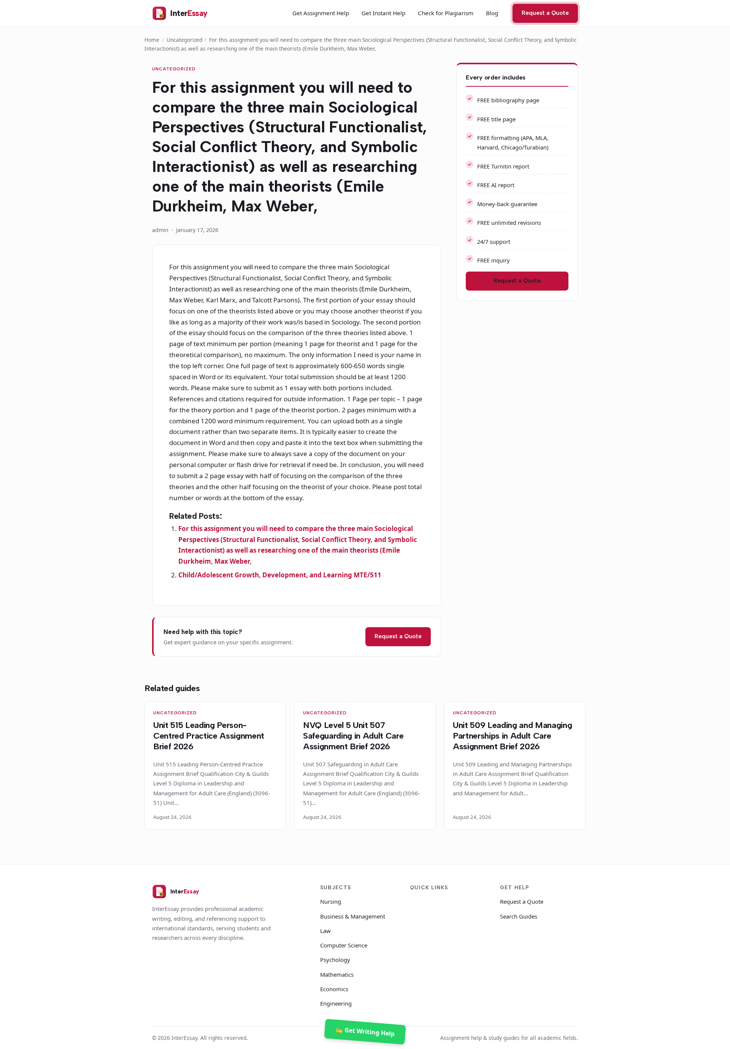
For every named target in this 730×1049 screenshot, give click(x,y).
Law (325, 931)
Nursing (330, 901)
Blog (492, 13)
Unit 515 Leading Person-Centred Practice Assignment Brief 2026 (208, 736)
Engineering (336, 1003)
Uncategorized (184, 39)
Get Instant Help (383, 13)
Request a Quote (545, 13)
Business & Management (352, 916)
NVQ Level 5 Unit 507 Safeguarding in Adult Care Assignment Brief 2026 (353, 736)
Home (151, 39)
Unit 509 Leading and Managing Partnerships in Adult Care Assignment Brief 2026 (512, 736)
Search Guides (518, 916)
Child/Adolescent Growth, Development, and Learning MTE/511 (279, 575)
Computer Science (343, 945)
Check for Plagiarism (445, 13)
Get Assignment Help (320, 13)
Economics (334, 989)
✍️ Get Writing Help (365, 1031)
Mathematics (337, 974)
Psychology (335, 959)
